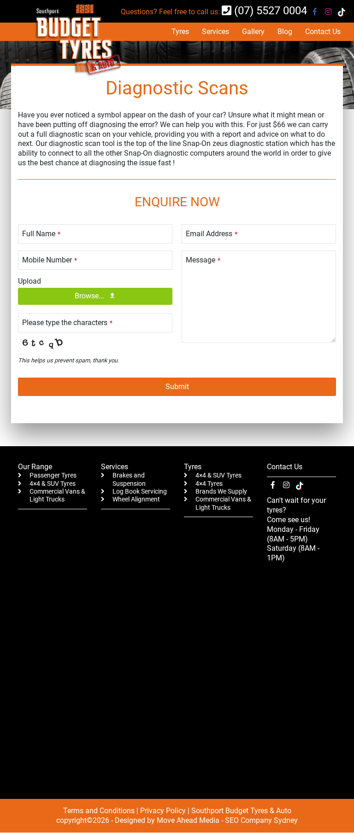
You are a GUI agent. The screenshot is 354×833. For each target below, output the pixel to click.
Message (203, 260)
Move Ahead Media (188, 820)
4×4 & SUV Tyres (53, 484)
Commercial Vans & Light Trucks (57, 495)
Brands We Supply (221, 491)
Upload (29, 281)
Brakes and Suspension (129, 479)
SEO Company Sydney (261, 820)
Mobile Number (49, 260)
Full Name (41, 233)
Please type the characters (67, 322)
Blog (284, 31)
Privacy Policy (163, 810)
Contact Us (323, 31)
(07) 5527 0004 (269, 10)
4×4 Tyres (209, 484)
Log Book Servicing (139, 491)
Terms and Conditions (99, 810)
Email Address (211, 233)
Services (215, 31)
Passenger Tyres (53, 475)
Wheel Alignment (136, 499)
